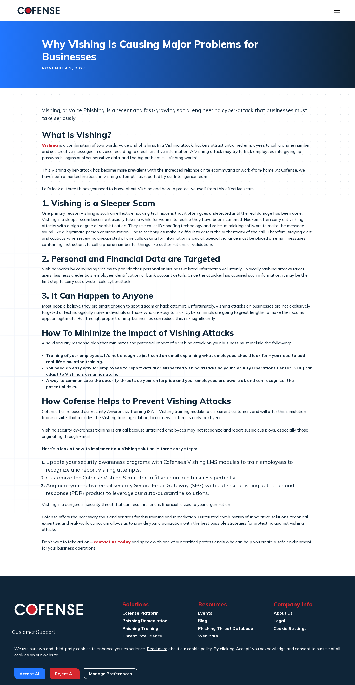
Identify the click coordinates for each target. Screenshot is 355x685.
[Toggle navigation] (337, 11)
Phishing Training (140, 628)
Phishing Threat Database (225, 628)
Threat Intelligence (142, 635)
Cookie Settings (290, 628)
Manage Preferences (110, 673)
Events (205, 613)
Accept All (29, 673)
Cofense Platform (140, 613)
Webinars (208, 635)
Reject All (64, 673)
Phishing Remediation (144, 620)
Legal (279, 620)
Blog (202, 620)
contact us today (112, 541)
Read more (157, 648)
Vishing (50, 145)
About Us (283, 613)
